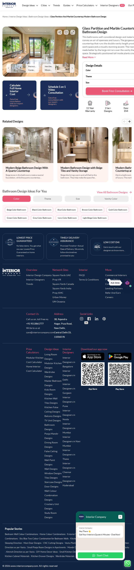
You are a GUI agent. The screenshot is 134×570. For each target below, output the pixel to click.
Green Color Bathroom (17, 218)
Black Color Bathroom (41, 210)
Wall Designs (51, 469)
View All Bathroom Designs (112, 192)
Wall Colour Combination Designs (51, 495)
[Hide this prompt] (109, 280)
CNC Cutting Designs (53, 543)
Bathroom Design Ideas (39, 16)
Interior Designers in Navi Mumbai (71, 441)
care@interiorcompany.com (40, 332)
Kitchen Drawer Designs (42, 556)
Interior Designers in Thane (69, 454)
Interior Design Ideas (18, 16)
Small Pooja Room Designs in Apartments (46, 547)
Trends (29, 284)
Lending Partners (114, 288)
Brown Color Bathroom (92, 210)
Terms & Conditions (89, 279)
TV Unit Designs (52, 420)
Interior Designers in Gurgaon (69, 388)
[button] (120, 282)
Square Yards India (61, 288)
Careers (109, 297)
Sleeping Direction (13, 543)
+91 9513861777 (35, 323)
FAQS (82, 275)
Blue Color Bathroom (67, 210)
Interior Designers (35, 279)
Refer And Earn (113, 293)
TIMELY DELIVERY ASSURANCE (69, 239)
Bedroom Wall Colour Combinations (21, 534)
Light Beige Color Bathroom (95, 218)
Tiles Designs (51, 477)
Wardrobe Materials (65, 556)
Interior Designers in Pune (69, 401)
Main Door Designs (33, 543)
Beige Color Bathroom (16, 210)
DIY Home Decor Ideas (47, 552)
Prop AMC (57, 293)
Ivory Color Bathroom (67, 218)
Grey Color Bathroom (42, 218)
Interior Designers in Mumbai (69, 428)
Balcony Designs (52, 416)
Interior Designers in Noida (69, 415)
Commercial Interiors (116, 275)
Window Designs (53, 473)
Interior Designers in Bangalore (69, 362)
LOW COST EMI (111, 242)
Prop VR (56, 279)
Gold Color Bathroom (118, 210)
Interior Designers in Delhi (69, 375)
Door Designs (51, 486)
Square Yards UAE (61, 275)
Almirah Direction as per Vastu (20, 552)
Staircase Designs (53, 482)
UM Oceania (58, 301)
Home (5, 16)
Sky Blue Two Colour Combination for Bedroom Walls (44, 538)
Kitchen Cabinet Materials (17, 556)
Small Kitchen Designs (69, 552)
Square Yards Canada (63, 284)
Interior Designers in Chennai (69, 467)
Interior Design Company (39, 275)
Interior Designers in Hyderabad (69, 481)
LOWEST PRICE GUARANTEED (24, 239)
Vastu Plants (71, 543)
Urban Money (59, 297)
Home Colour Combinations (53, 534)
